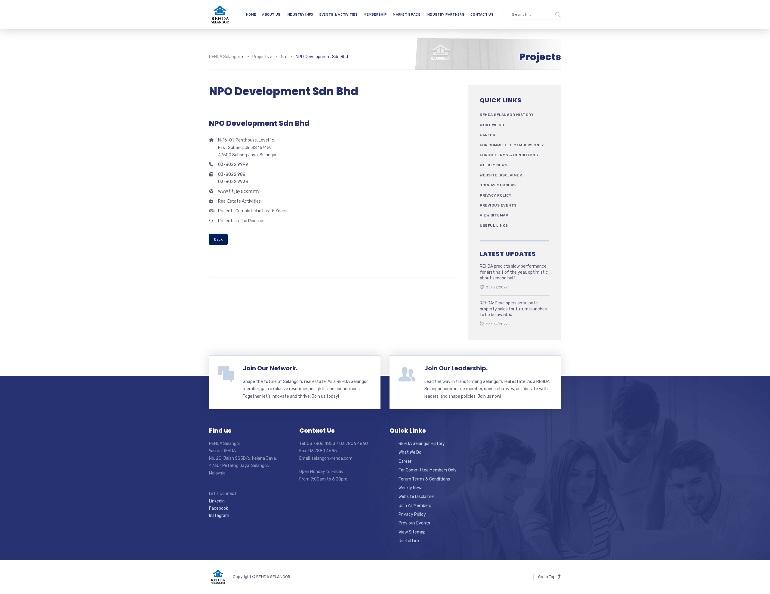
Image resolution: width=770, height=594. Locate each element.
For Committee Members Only (512, 145)
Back (218, 239)
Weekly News (493, 165)
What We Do (492, 125)
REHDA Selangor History (507, 115)
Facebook (218, 508)
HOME (251, 15)
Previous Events (498, 205)
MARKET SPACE (406, 15)
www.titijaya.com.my (239, 191)
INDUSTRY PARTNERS (445, 15)
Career (487, 135)
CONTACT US (482, 15)
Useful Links (494, 225)
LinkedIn (217, 501)
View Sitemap (494, 215)
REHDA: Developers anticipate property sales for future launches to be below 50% (513, 308)
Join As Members (498, 185)
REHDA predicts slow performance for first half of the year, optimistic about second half (514, 272)
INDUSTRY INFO (300, 15)
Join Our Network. (270, 368)
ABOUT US (271, 15)
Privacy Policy (495, 195)
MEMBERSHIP (375, 15)
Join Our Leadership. (456, 368)
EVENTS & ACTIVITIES (338, 15)
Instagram (219, 515)
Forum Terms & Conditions (509, 155)
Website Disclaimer (501, 175)
